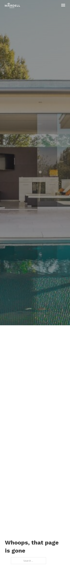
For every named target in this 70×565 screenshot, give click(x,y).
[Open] (63, 5)
